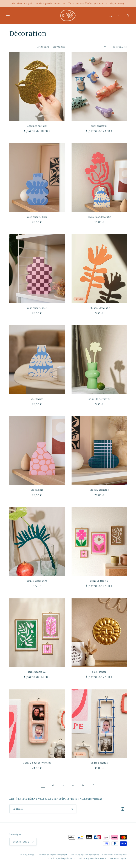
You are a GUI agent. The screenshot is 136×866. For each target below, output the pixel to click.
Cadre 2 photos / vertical (37, 762)
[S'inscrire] (72, 808)
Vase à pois (37, 489)
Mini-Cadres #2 (37, 671)
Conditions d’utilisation (114, 854)
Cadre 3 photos (99, 762)
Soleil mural (99, 671)
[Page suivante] (93, 785)
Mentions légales (118, 858)
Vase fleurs (37, 398)
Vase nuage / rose (37, 307)
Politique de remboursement (52, 854)
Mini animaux (99, 125)
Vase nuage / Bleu (37, 216)
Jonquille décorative (99, 398)
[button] (8, 15)
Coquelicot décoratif (99, 216)
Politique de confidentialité (85, 854)
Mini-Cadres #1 (99, 580)
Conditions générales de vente (91, 858)
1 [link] (43, 784)
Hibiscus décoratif (99, 307)
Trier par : (43, 46)
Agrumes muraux (37, 125)
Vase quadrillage (99, 489)
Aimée (31, 854)
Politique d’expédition (62, 858)
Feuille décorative (37, 580)
